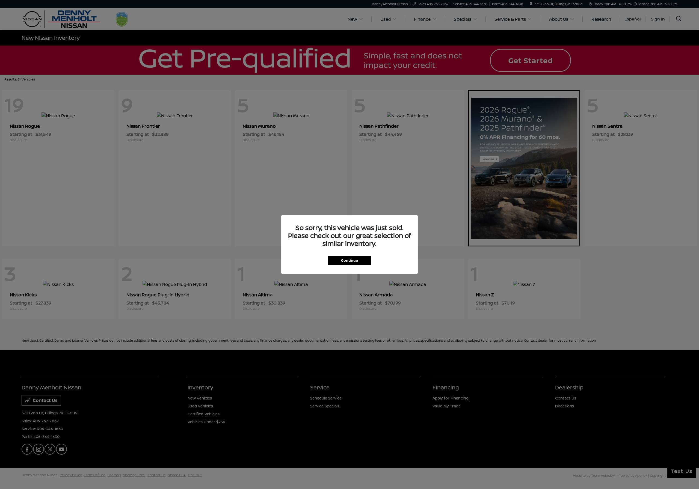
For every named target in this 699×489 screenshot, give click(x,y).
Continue (349, 260)
